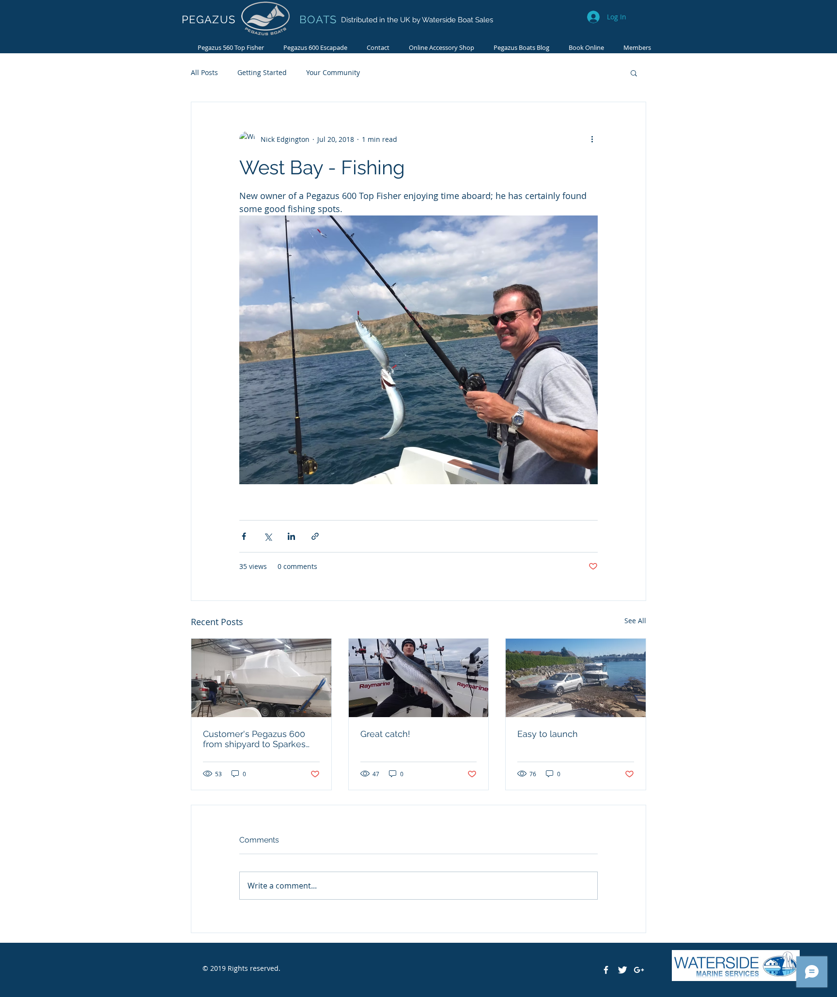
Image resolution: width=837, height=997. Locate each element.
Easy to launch (547, 734)
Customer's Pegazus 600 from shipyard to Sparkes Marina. (254, 739)
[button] (633, 73)
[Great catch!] (419, 678)
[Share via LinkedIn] (291, 536)
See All (635, 620)
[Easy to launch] (576, 678)
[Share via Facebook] (243, 536)
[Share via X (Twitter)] (267, 536)
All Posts (204, 72)
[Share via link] (315, 536)
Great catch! (385, 734)
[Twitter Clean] (622, 970)
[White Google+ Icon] (639, 970)
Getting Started (262, 72)
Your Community (333, 72)
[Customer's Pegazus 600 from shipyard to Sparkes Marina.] (261, 678)
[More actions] (592, 139)
